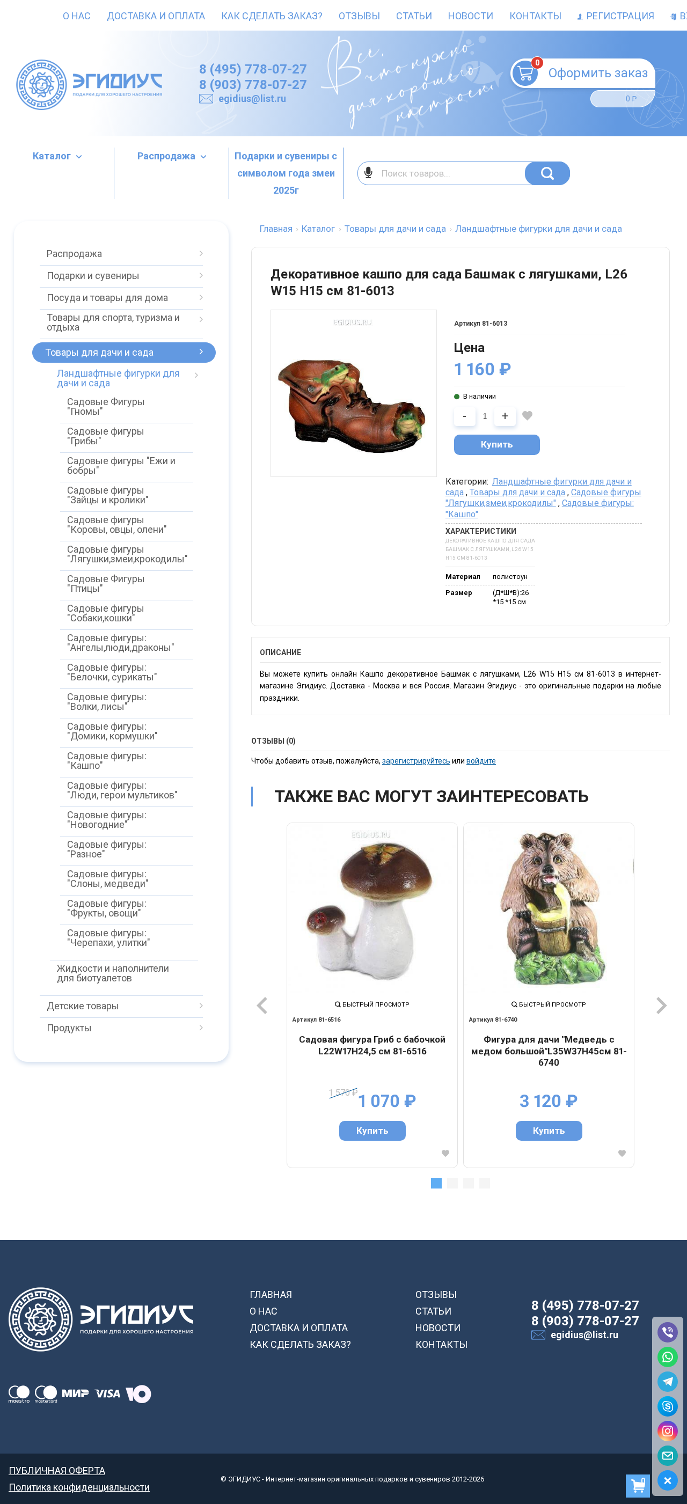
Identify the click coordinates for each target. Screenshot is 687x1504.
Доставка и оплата (156, 15)
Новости (470, 15)
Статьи (414, 15)
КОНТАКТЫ (441, 1344)
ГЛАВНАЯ (271, 1294)
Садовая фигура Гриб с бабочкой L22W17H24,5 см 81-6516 (372, 1045)
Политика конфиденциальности (79, 1487)
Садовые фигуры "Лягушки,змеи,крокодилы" (543, 497)
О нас (77, 15)
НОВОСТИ (438, 1327)
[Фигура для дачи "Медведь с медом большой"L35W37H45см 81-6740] (549, 908)
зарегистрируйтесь (416, 761)
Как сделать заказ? (272, 15)
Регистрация (619, 15)
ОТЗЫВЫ (436, 1294)
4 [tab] (484, 1183)
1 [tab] (436, 1183)
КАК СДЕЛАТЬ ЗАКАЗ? (300, 1344)
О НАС (263, 1311)
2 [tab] (452, 1183)
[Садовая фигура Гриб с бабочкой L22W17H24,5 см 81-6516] (372, 908)
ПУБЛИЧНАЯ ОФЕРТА (57, 1470)
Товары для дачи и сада (517, 492)
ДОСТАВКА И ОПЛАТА (299, 1327)
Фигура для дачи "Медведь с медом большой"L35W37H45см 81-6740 (549, 1051)
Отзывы (359, 15)
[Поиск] (547, 173)
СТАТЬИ (433, 1311)
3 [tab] (468, 1183)
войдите (481, 761)
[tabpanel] (372, 995)
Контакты (535, 15)
